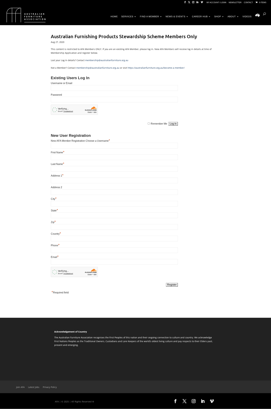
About (232, 16)
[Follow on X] (185, 401)
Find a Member (149, 16)
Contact (248, 3)
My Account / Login (216, 3)
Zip (53, 222)
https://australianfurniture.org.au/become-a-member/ (156, 67)
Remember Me (159, 123)
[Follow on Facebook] (175, 401)
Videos (247, 16)
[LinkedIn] (197, 3)
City (54, 199)
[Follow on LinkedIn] (203, 401)
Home (114, 16)
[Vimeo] (202, 3)
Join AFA (20, 387)
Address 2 (56, 187)
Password (56, 94)
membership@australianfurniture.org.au (106, 60)
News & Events (175, 16)
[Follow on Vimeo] (212, 401)
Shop (217, 16)
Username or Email (61, 83)
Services (127, 16)
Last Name (57, 164)
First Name (57, 152)
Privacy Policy (50, 387)
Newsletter (235, 3)
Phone (55, 245)
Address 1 (57, 175)
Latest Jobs (33, 387)
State (54, 210)
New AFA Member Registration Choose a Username (80, 140)
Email (55, 257)
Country (56, 233)
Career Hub (200, 16)
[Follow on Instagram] (194, 401)
